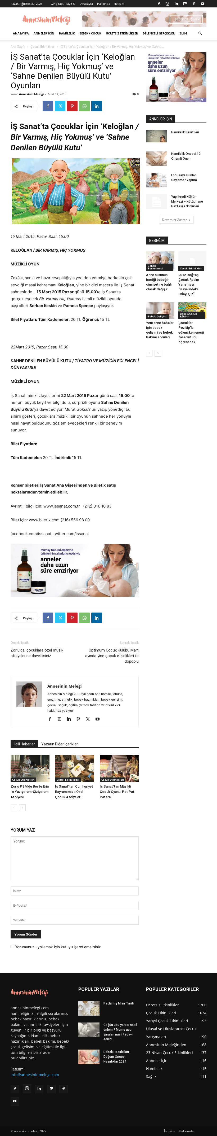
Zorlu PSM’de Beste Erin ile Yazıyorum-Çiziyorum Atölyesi (30, 791)
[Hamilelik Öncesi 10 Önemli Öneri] (156, 158)
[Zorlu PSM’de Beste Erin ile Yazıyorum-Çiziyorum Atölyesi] (30, 768)
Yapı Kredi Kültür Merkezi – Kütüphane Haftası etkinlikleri (187, 201)
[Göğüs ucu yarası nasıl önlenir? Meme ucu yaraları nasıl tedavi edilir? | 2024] (89, 1030)
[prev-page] (14, 807)
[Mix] (185, 3)
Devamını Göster (174, 219)
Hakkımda (186, 1131)
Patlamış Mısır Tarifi (118, 1003)
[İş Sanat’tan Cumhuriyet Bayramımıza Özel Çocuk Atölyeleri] (74, 768)
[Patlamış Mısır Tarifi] (89, 1008)
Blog (183, 33)
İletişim (119, 4)
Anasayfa (86, 4)
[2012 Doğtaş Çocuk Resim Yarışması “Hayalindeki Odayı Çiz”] (192, 261)
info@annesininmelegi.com (35, 1074)
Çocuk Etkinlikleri (42, 46)
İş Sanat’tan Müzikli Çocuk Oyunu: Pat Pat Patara (117, 791)
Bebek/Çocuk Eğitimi (188, 315)
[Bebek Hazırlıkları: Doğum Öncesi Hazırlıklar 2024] (89, 1057)
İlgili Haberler (24, 744)
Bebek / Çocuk (90, 33)
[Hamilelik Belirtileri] (156, 136)
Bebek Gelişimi (157, 316)
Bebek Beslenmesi (155, 267)
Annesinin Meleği (31, 94)
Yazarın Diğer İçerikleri (60, 744)
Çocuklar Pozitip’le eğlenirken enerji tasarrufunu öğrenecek (191, 332)
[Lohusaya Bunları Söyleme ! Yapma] (156, 180)
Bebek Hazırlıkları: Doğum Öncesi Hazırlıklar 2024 (116, 1056)
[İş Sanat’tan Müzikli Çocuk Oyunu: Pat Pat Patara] (119, 768)
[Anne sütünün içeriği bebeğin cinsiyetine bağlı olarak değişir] (160, 261)
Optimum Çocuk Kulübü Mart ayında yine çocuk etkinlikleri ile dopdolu (112, 656)
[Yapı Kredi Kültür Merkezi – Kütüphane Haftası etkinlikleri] (156, 201)
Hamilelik (67, 33)
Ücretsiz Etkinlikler (122, 33)
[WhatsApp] (84, 106)
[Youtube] (202, 3)
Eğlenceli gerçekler (159, 33)
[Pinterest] (194, 3)
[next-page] (22, 807)
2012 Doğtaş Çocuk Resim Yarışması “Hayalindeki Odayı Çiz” (188, 284)
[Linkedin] (176, 3)
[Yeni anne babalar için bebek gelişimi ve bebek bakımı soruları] (160, 310)
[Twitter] (60, 106)
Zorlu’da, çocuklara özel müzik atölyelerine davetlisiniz (37, 653)
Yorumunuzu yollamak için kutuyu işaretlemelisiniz (57, 947)
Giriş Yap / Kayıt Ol (63, 4)
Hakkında (103, 4)
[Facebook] (159, 3)
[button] (200, 33)
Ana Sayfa (18, 46)
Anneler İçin (44, 33)
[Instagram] (167, 3)
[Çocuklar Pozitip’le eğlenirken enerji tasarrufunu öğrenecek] (192, 310)
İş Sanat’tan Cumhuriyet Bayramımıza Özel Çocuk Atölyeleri (74, 791)
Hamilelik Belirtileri (185, 132)
